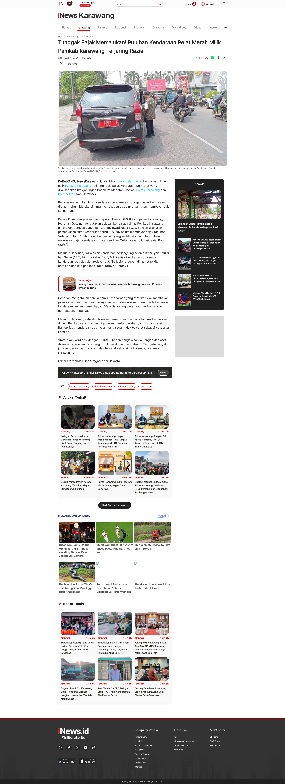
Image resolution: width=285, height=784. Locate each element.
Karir (176, 737)
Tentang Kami (140, 737)
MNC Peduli (179, 749)
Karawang (83, 27)
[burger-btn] (224, 4)
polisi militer (146, 386)
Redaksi (138, 741)
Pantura (102, 27)
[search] (160, 4)
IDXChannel (215, 745)
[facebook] (218, 57)
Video (198, 27)
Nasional (120, 27)
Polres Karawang (148, 190)
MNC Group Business (184, 741)
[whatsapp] (212, 57)
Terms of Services (142, 754)
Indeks (213, 27)
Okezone (214, 737)
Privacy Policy (141, 758)
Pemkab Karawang (78, 185)
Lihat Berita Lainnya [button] (113, 505)
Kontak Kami (140, 762)
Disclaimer (139, 749)
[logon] (61, 4)
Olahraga (158, 27)
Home (65, 27)
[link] (206, 57)
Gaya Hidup (179, 27)
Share (199, 57)
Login (188, 4)
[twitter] (224, 57)
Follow (163, 372)
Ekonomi (139, 27)
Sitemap (138, 767)
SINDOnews (215, 741)
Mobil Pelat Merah (103, 386)
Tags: (61, 385)
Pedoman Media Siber (144, 745)
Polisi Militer (66, 194)
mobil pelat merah (129, 181)
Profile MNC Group (182, 745)
